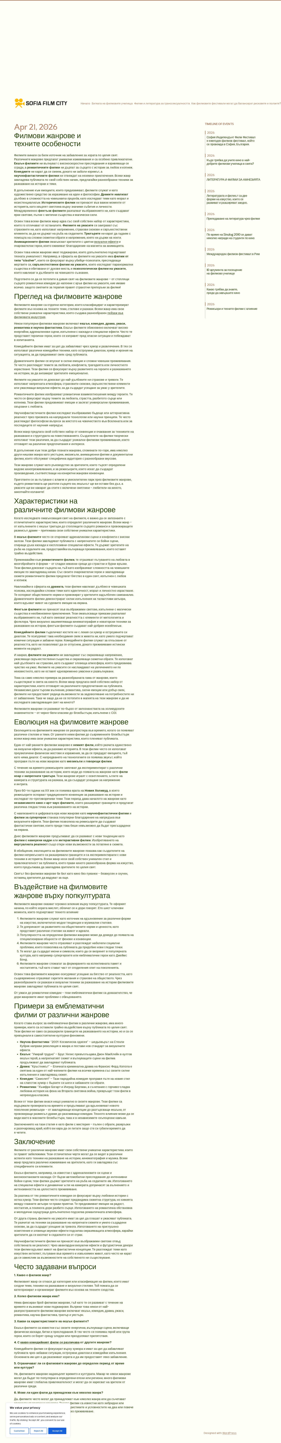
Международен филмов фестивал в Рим (233, 254)
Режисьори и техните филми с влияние (232, 308)
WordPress (229, 1433)
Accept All (57, 1431)
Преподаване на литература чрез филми (233, 218)
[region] (38, 1420)
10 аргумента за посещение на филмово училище (224, 271)
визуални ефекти (106, 241)
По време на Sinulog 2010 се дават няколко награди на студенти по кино (231, 236)
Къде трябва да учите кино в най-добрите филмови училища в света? (230, 161)
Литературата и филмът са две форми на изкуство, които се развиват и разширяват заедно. (227, 199)
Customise (19, 1431)
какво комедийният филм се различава (49, 1342)
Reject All (38, 1431)
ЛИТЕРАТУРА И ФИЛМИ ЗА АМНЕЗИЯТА (233, 179)
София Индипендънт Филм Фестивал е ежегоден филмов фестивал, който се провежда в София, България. (231, 140)
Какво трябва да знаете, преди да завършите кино (223, 290)
